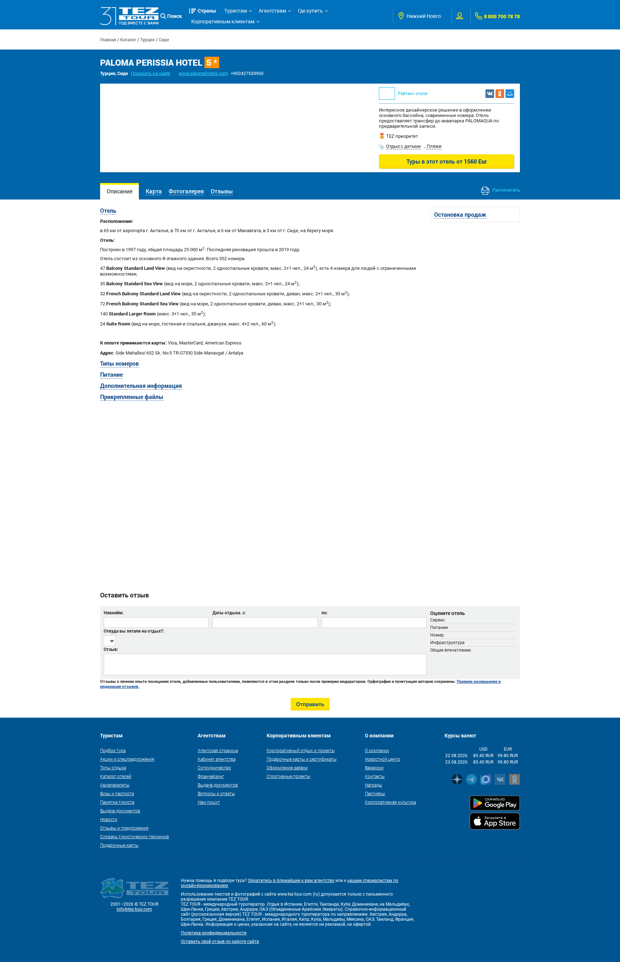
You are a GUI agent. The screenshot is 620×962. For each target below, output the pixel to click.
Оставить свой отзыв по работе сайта (220, 941)
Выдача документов (120, 810)
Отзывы (222, 191)
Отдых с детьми (403, 146)
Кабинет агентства (216, 759)
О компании (377, 750)
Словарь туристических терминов (134, 836)
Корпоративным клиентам (222, 21)
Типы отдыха (113, 767)
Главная (108, 39)
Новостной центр (382, 759)
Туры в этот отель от (447, 161)
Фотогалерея (186, 191)
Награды (373, 785)
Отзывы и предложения (124, 828)
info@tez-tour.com (134, 909)
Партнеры (375, 793)
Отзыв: (111, 649)
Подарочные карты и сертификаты (302, 759)
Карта (154, 191)
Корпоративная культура (390, 802)
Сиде (164, 39)
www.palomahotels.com (203, 73)
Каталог (128, 39)
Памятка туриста (117, 802)
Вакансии (374, 767)
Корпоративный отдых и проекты (301, 750)
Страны (207, 10)
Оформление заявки (287, 767)
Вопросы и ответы (216, 793)
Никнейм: (113, 612)
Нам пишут (209, 802)
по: (324, 612)
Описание (119, 191)
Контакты (375, 776)
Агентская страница (218, 750)
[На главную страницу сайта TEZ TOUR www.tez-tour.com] (129, 16)
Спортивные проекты (288, 776)
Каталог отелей (115, 776)
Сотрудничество (214, 767)
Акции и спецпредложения (127, 759)
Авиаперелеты (115, 785)
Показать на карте (150, 73)
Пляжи (434, 146)
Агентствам (272, 11)
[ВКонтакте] (489, 93)
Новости (108, 819)
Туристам (235, 11)
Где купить (310, 11)
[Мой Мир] (510, 93)
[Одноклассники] (499, 93)
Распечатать (505, 190)
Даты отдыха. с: (229, 612)
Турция (147, 39)
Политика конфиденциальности (213, 932)
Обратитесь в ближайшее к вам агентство (291, 880)
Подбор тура (113, 750)
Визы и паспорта (117, 793)
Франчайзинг (211, 776)
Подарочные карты (119, 845)
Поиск (174, 16)
